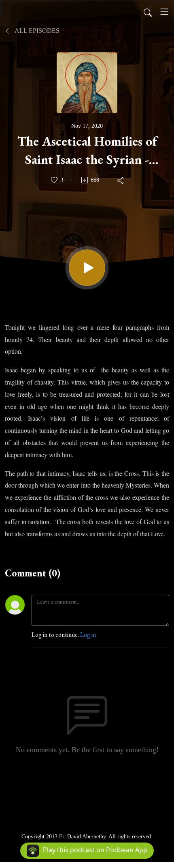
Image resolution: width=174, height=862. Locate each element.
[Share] (120, 180)
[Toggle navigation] (164, 11)
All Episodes (36, 30)
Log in (88, 634)
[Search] (147, 12)
